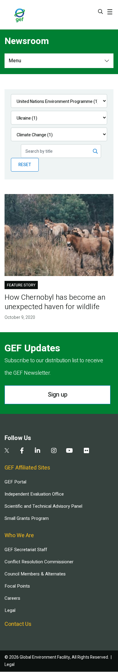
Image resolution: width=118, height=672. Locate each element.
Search (100, 11)
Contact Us (18, 624)
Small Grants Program (27, 518)
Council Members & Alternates (35, 574)
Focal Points (17, 586)
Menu (15, 60)
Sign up (57, 394)
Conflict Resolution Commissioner (39, 561)
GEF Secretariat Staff (26, 549)
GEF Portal (15, 482)
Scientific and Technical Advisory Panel (43, 506)
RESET (24, 165)
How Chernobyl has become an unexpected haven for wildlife (55, 302)
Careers (12, 598)
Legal (10, 610)
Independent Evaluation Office (34, 494)
